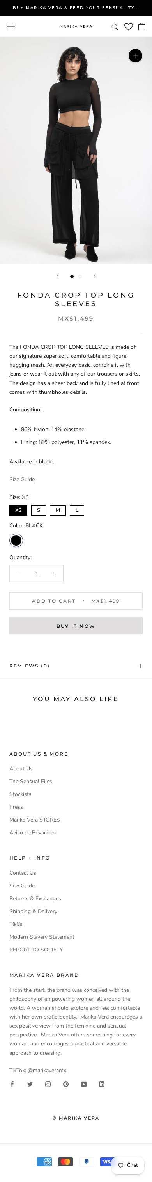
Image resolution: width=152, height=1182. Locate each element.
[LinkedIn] (101, 1083)
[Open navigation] (11, 26)
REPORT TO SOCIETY (36, 949)
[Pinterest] (66, 1083)
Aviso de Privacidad (33, 832)
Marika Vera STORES (34, 819)
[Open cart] (141, 26)
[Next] (95, 276)
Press (16, 807)
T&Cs (16, 924)
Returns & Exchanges (35, 898)
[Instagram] (48, 1083)
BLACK (16, 540)
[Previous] (57, 276)
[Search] (114, 26)
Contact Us (22, 873)
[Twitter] (30, 1083)
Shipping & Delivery (33, 911)
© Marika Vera (76, 1118)
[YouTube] (84, 1083)
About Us (21, 768)
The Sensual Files (30, 781)
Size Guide (22, 479)
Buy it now (76, 626)
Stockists (20, 794)
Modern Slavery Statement (41, 937)
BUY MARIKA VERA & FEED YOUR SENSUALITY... (76, 7)
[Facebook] (12, 1083)
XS (18, 509)
